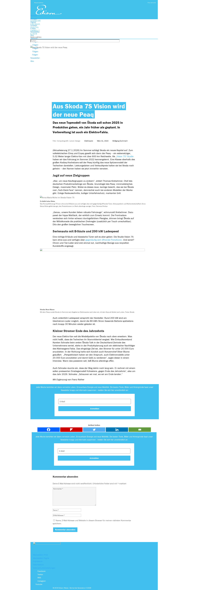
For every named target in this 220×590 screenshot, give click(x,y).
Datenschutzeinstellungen (44, 568)
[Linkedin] (117, 429)
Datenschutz (38, 564)
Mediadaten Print (40, 554)
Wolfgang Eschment (119, 141)
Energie (33, 19)
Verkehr (33, 15)
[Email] (140, 429)
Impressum (38, 561)
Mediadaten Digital (41, 558)
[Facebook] (48, 429)
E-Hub (33, 28)
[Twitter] (94, 429)
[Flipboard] (71, 429)
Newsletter (38, 3)
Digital (33, 22)
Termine (33, 38)
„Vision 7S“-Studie (124, 156)
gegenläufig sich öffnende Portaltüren (103, 239)
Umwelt (33, 25)
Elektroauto (88, 141)
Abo (32, 35)
